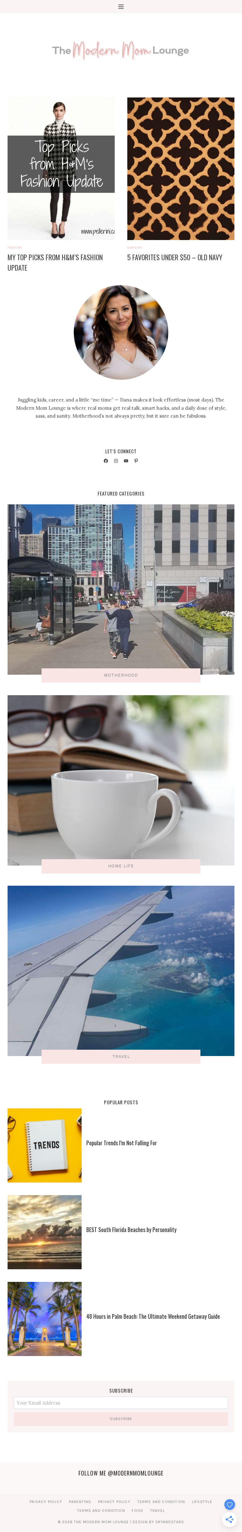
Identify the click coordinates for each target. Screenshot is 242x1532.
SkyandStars (169, 1522)
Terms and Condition (161, 1502)
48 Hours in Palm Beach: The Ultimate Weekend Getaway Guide (153, 1316)
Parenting (80, 1502)
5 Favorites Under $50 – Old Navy (174, 257)
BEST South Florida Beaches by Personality (131, 1229)
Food (137, 1510)
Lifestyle (202, 1502)
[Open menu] (121, 6)
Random (134, 247)
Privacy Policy (46, 1502)
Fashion (15, 247)
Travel (157, 1510)
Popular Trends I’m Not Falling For (121, 1143)
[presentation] (61, 168)
